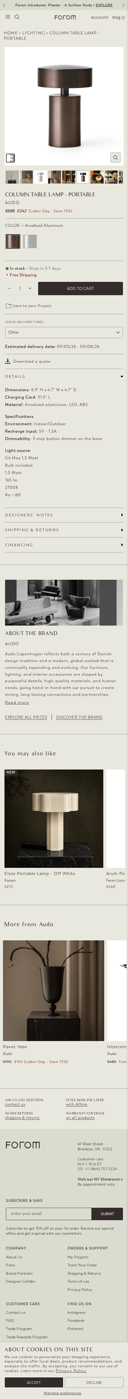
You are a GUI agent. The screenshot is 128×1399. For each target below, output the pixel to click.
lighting (33, 33)
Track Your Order (82, 1265)
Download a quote (32, 361)
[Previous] (3, 7)
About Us (14, 1257)
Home (11, 33)
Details (15, 376)
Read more (17, 702)
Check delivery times (24, 322)
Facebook (76, 1320)
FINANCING (19, 545)
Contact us (15, 1312)
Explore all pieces (26, 717)
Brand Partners (19, 1273)
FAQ (10, 1320)
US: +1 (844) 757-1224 (97, 1169)
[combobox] (17, 17)
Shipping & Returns (84, 1273)
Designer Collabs (20, 1281)
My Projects (78, 1257)
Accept (34, 1383)
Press (10, 1265)
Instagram (77, 1312)
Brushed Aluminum (30, 241)
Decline (94, 1383)
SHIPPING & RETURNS (32, 530)
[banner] (64, 5)
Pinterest (76, 1329)
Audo (12, 202)
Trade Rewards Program (27, 1337)
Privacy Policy (71, 1371)
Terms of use (78, 1281)
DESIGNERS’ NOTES (29, 515)
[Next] (124, 7)
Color (34, 225)
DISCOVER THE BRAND (79, 717)
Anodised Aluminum (13, 241)
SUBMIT (107, 1214)
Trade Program (19, 1329)
